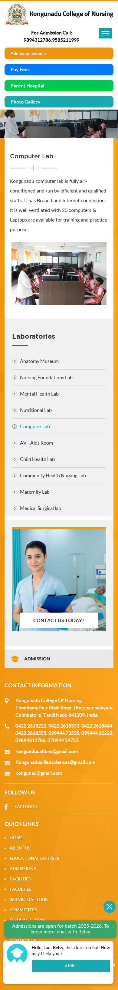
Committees (23, 909)
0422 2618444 (96, 726)
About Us (20, 848)
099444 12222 (96, 733)
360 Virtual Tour (29, 899)
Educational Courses (34, 858)
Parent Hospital (27, 85)
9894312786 (37, 40)
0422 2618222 (30, 726)
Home (16, 837)
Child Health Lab (37, 459)
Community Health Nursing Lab (53, 475)
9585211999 (65, 40)
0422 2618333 (63, 726)
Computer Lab (35, 426)
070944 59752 (63, 740)
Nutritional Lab (36, 410)
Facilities (20, 879)
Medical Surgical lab (40, 508)
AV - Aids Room (36, 443)
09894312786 (30, 740)
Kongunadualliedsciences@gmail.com (55, 762)
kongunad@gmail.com (38, 773)
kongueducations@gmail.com (46, 751)
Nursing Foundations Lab (46, 377)
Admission (37, 658)
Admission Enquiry (28, 53)
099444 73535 (63, 733)
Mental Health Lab (39, 393)
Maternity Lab (35, 492)
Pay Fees (20, 69)
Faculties (20, 889)
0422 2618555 (30, 733)
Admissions (23, 868)
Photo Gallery (26, 101)
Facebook (26, 806)
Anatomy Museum (39, 361)
